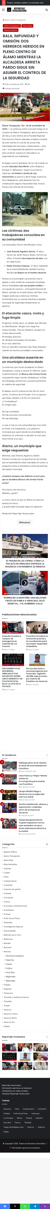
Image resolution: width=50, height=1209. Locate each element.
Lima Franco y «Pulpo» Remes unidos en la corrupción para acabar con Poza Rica (33, 779)
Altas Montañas (10, 864)
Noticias (7, 951)
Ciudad (7, 873)
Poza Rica (10, 972)
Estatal (9, 964)
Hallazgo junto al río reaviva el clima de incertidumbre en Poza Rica (33, 765)
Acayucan (7, 1109)
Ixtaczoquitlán (10, 931)
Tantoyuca (8, 993)
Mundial (7, 943)
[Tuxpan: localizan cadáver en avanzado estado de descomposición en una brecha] (9, 1066)
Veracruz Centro (11, 1014)
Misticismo (8, 939)
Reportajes (10, 981)
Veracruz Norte (10, 30)
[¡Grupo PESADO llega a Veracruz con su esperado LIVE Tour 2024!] (9, 795)
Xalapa (7, 1026)
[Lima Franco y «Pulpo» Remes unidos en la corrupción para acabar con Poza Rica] (9, 779)
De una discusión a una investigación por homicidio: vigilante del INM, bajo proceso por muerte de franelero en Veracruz (37, 675)
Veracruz (25, 522)
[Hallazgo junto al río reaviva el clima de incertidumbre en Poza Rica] (9, 766)
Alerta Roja (27, 26)
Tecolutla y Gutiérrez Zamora (16, 997)
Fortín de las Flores (12, 918)
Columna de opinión (12, 889)
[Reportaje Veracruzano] (17, 9)
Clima (6, 877)
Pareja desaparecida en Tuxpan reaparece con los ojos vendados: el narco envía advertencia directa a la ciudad (32, 825)
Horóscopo (35, 1113)
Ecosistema (9, 910)
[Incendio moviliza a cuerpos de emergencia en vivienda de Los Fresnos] (13, 627)
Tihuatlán (8, 1001)
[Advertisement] (25, 721)
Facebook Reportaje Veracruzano (16, 1094)
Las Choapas (8, 1118)
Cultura (7, 902)
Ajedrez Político (10, 852)
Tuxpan (7, 1005)
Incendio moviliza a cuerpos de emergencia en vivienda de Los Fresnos (11, 641)
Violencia (41, 1127)
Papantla (7, 989)
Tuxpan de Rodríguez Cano (13, 1127)
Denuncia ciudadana (15, 956)
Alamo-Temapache (18, 20)
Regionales (10, 976)
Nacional (7, 947)
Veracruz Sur (9, 1022)
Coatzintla (8, 885)
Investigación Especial (13, 927)
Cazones (7, 868)
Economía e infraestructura (15, 906)
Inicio (6, 20)
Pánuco (18, 1123)
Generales (8, 922)
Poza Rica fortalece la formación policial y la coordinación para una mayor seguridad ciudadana (37, 641)
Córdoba (7, 893)
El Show (7, 914)
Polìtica (9, 968)
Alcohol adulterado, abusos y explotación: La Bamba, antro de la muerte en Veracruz (33, 808)
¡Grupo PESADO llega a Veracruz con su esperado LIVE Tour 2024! (32, 794)
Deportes (10, 960)
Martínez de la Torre (12, 935)
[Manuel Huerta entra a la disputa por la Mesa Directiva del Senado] (25, 1066)
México (19, 1118)
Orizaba (7, 985)
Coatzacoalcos (10, 881)
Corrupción (8, 898)
